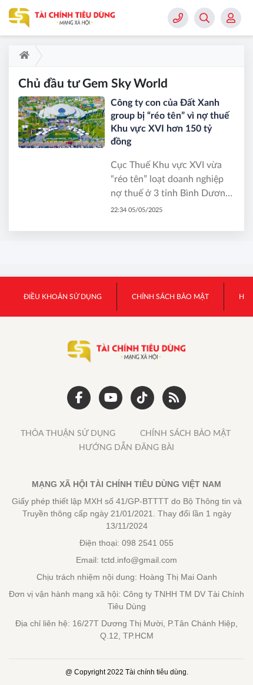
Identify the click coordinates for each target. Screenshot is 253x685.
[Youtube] (110, 397)
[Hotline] (178, 18)
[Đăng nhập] (231, 18)
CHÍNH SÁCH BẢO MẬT (185, 433)
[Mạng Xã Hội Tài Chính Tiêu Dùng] (62, 18)
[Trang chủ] (22, 55)
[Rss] (174, 397)
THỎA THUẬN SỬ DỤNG (68, 433)
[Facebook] (79, 397)
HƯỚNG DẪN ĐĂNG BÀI (126, 448)
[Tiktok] (142, 397)
